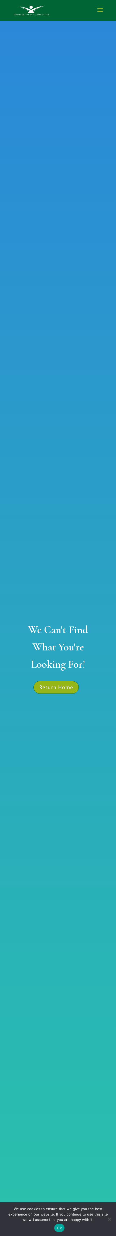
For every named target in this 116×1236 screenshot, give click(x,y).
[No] (109, 1219)
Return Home (56, 687)
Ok (59, 1228)
